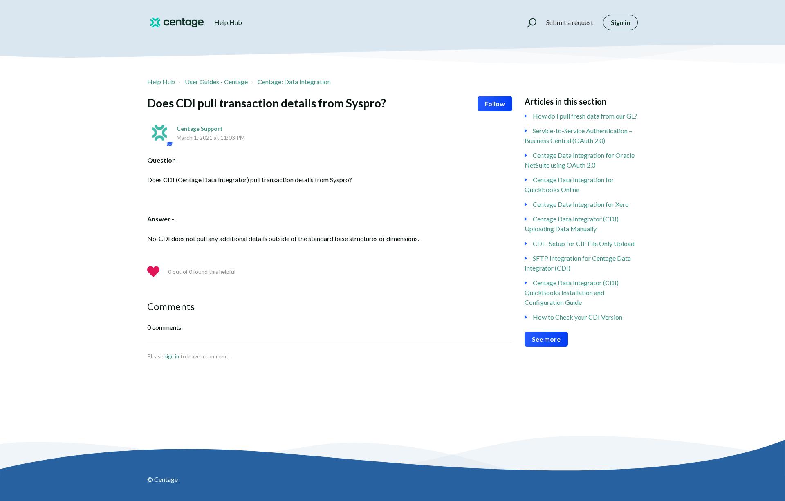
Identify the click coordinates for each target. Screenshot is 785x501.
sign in (171, 356)
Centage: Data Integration (294, 81)
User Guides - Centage (216, 81)
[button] (528, 22)
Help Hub (161, 81)
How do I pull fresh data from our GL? (585, 116)
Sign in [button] (620, 22)
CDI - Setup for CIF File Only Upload (584, 243)
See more (546, 339)
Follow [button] (495, 103)
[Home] (177, 22)
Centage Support (200, 128)
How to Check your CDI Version (577, 317)
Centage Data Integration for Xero (581, 204)
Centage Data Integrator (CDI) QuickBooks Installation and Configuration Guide (572, 292)
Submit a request (569, 22)
